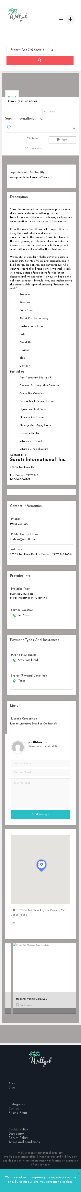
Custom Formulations (32, 326)
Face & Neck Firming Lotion (36, 401)
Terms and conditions (24, 1142)
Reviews (24, 350)
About (13, 1083)
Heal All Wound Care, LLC (25, 999)
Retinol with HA (29, 433)
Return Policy (18, 1138)
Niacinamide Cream (31, 417)
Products (24, 294)
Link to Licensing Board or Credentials (33, 723)
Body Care (25, 310)
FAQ (22, 334)
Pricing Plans (17, 1112)
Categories (16, 1104)
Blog (22, 357)
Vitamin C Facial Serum (33, 449)
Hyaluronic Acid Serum (33, 409)
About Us (25, 342)
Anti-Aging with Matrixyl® (35, 377)
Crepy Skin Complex (31, 393)
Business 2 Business (21, 593)
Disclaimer (16, 1133)
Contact (24, 365)
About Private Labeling (33, 318)
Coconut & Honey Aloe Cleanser (39, 385)
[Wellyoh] (18, 15)
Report (35, 138)
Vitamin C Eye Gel (30, 441)
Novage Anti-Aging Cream (35, 425)
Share (52, 112)
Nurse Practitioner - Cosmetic (28, 597)
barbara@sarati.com (23, 539)
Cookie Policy (18, 1129)
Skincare (24, 302)
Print (64, 140)
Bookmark (36, 148)
